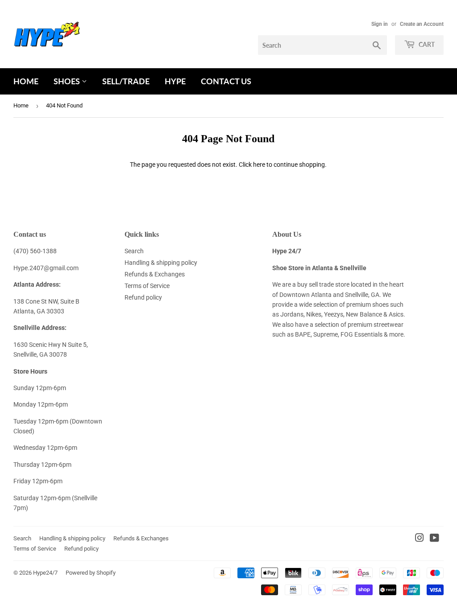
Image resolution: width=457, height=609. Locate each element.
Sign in (379, 24)
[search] (322, 45)
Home (25, 81)
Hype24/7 (45, 572)
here (259, 164)
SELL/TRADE (126, 81)
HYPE (175, 81)
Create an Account (422, 24)
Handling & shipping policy (161, 262)
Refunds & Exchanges (155, 274)
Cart (426, 44)
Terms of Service (147, 285)
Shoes (68, 81)
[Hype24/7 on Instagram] (419, 539)
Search (134, 251)
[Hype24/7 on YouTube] (434, 539)
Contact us (226, 81)
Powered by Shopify (91, 572)
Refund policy (143, 297)
